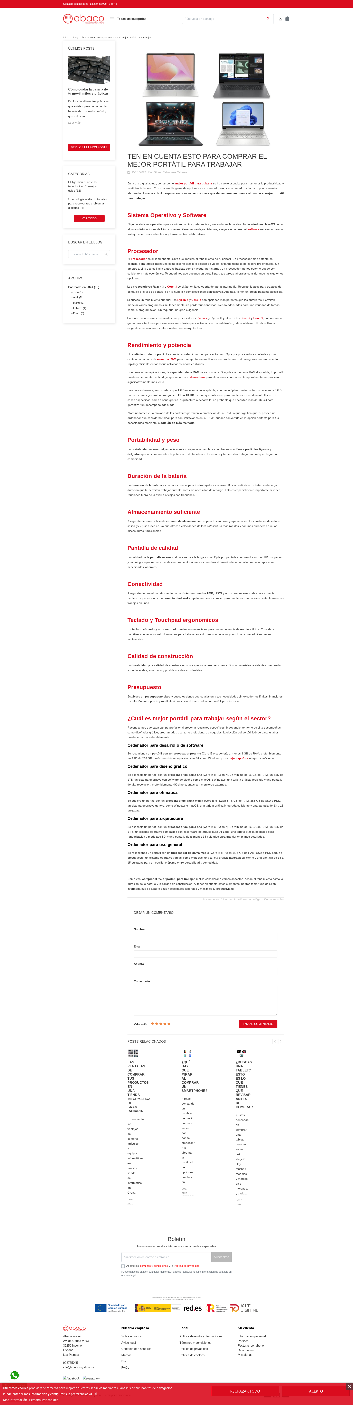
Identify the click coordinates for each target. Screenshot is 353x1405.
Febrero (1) (79, 308)
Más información (15, 1400)
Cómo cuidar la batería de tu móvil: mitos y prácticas (88, 91)
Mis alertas (245, 1354)
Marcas (126, 1355)
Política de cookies (192, 1355)
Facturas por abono (251, 1345)
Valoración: (142, 1024)
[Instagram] (91, 1378)
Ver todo (89, 218)
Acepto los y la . (163, 1265)
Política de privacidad (186, 1265)
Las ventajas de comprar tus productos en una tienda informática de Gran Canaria (133, 1086)
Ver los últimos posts (89, 147)
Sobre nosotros (131, 1336)
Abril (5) (77, 297)
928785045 (70, 1362)
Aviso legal (128, 1342)
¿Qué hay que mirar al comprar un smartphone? (187, 1076)
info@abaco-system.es (78, 1367)
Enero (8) (78, 313)
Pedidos (243, 1341)
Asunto (139, 963)
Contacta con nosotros (75, 3)
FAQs (125, 1367)
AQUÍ (93, 1394)
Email (137, 946)
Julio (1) (78, 292)
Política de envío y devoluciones (201, 1336)
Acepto (316, 1391)
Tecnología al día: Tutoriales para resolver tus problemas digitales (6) (87, 203)
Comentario (142, 981)
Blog (124, 1361)
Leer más (74, 122)
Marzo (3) (78, 302)
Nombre (139, 929)
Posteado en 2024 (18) (83, 287)
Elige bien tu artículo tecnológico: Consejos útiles (252, 899)
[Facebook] (71, 1378)
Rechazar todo (245, 1391)
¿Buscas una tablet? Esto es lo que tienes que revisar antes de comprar (242, 1084)
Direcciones (246, 1350)
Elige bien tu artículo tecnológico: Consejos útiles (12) (82, 186)
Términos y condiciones (154, 1265)
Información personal (252, 1336)
